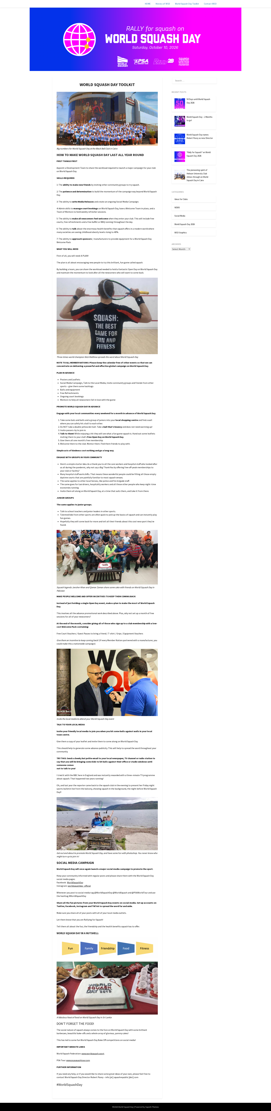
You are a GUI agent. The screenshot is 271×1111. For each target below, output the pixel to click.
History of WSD (163, 3)
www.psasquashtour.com (78, 1060)
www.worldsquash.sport (92, 1053)
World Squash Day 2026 (184, 224)
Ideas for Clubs (181, 199)
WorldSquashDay (75, 882)
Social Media (179, 215)
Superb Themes (152, 1107)
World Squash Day (64, 3)
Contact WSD (210, 3)
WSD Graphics (180, 232)
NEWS (177, 207)
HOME (148, 3)
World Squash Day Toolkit (187, 3)
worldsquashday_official (79, 885)
